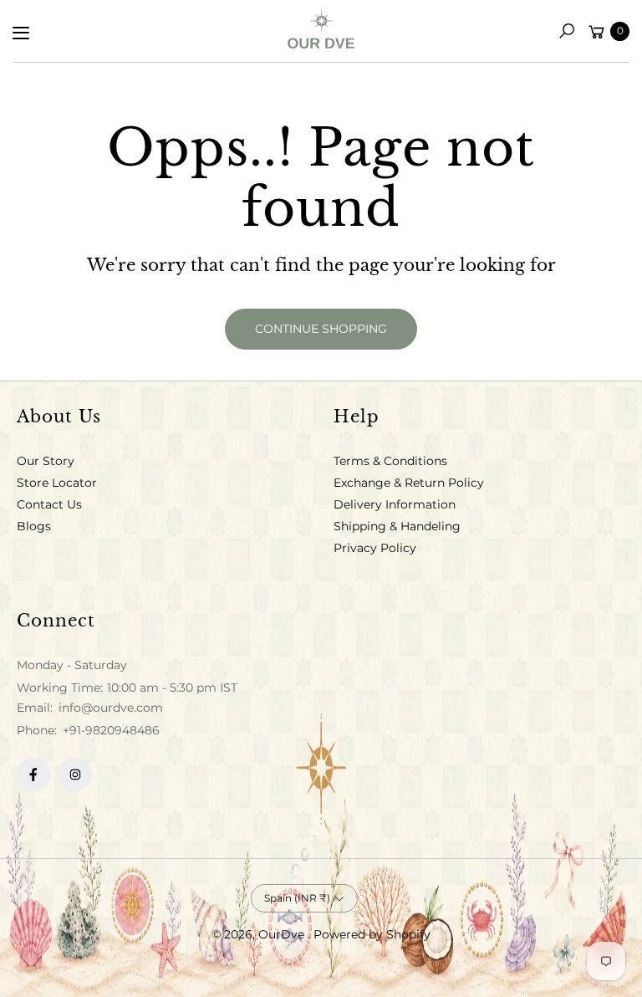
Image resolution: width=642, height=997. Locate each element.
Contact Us (49, 504)
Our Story (45, 460)
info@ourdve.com (109, 707)
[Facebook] (33, 774)
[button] (566, 31)
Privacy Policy (375, 547)
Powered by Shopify (372, 934)
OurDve (283, 934)
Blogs (34, 526)
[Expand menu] (21, 32)
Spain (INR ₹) (297, 898)
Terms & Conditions (390, 460)
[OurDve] (321, 28)
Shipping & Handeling (397, 526)
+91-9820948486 (111, 730)
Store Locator (57, 482)
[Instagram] (75, 774)
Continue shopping (321, 328)
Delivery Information (395, 504)
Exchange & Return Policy (409, 482)
